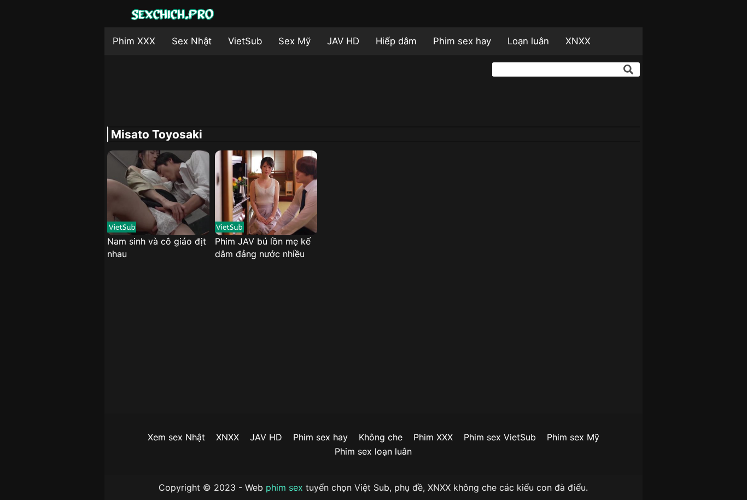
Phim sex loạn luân (373, 451)
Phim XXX (134, 41)
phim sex (284, 487)
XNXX (578, 41)
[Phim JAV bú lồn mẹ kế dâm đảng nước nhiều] (266, 192)
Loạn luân (528, 41)
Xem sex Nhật (176, 437)
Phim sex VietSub (500, 437)
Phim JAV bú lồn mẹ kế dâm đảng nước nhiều (263, 247)
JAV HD (343, 41)
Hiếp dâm (396, 41)
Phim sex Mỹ (573, 437)
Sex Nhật (192, 41)
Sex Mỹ (294, 41)
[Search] (628, 69)
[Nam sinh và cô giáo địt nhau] (158, 192)
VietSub (245, 41)
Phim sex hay (462, 41)
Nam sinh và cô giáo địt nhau (156, 247)
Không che (380, 437)
